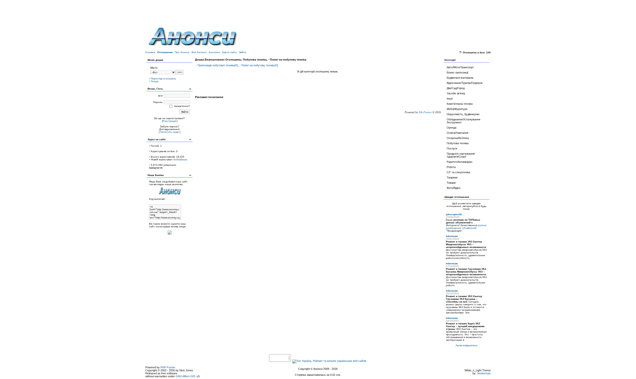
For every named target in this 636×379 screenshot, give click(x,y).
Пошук (154, 81)
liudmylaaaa (180, 159)
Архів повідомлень (466, 345)
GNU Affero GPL (186, 376)
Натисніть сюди (169, 132)
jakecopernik (454, 214)
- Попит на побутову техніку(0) (258, 65)
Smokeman (484, 373)
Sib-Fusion (425, 112)
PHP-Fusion (167, 367)
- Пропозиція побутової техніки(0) (217, 65)
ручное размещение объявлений (466, 226)
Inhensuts (452, 236)
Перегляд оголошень (163, 78)
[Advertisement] (430, 33)
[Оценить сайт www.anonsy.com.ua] (170, 235)
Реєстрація (169, 121)
